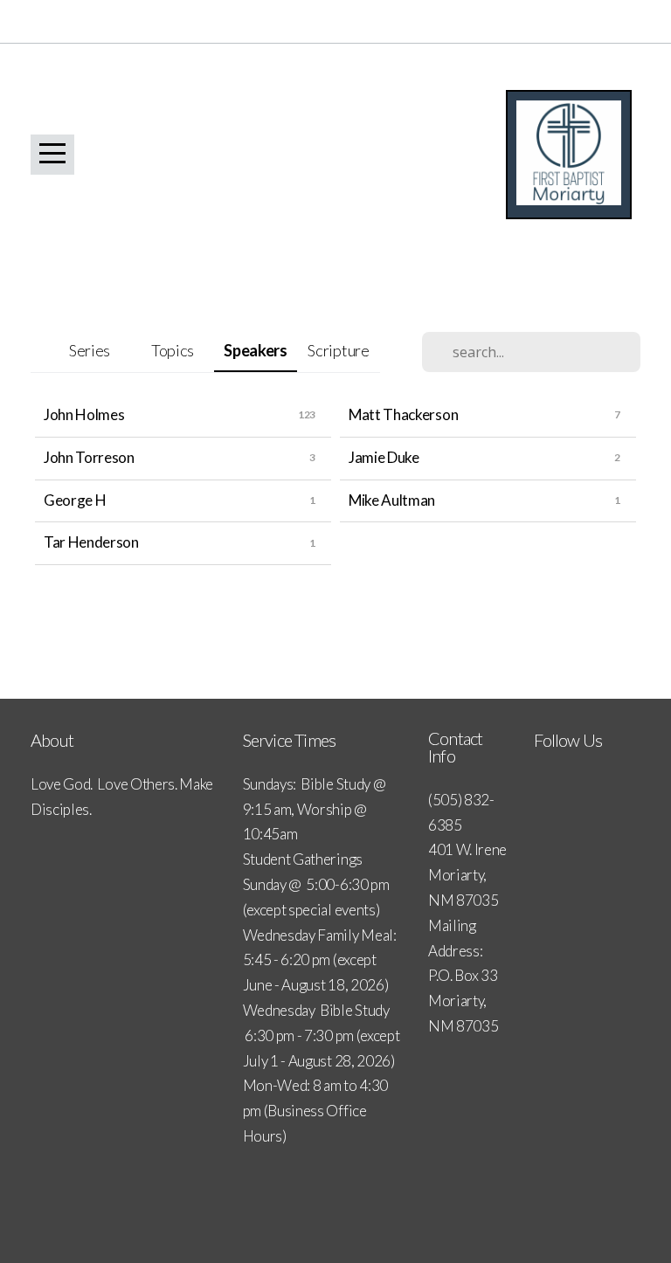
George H (75, 500)
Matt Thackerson (403, 414)
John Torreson (89, 457)
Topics (172, 350)
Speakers (255, 350)
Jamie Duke (384, 457)
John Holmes (84, 414)
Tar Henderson (91, 542)
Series (89, 350)
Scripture (338, 350)
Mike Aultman (392, 500)
